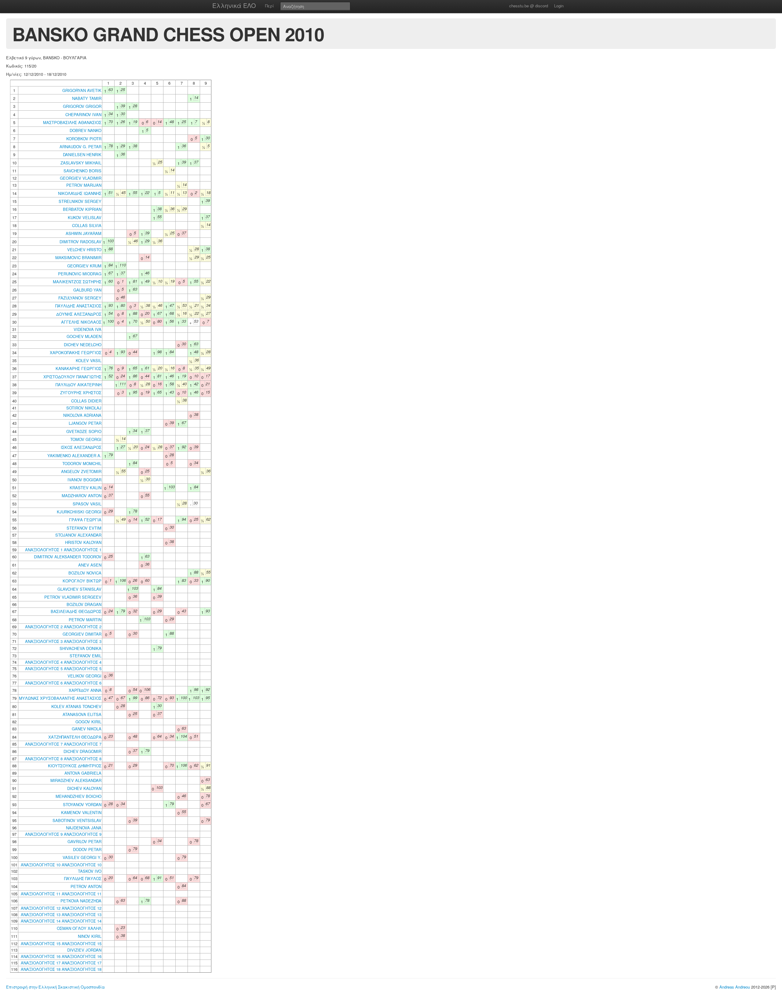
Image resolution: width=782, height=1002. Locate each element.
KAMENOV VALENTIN (81, 812)
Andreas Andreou (734, 987)
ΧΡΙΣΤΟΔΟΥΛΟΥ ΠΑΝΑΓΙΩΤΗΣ (72, 377)
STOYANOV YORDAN (82, 804)
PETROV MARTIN (85, 619)
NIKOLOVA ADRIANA (82, 415)
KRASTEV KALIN (85, 487)
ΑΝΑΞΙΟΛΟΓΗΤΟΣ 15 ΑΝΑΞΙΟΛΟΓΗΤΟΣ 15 (61, 943)
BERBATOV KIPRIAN (82, 209)
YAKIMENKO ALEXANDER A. (74, 455)
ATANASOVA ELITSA (82, 714)
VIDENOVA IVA (87, 329)
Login (559, 6)
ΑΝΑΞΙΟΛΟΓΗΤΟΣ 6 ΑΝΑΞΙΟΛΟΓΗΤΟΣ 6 (63, 683)
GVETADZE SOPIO (83, 431)
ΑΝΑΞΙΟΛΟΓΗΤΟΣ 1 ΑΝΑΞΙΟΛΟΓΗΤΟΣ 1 (63, 549)
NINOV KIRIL (89, 936)
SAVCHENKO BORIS (82, 171)
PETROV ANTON (86, 886)
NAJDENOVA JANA (83, 828)
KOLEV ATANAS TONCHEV (76, 706)
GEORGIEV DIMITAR (82, 634)
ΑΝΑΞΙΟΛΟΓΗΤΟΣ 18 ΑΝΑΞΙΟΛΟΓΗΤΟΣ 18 (61, 969)
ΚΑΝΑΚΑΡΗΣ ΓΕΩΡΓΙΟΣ (78, 368)
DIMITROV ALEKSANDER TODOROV (67, 557)
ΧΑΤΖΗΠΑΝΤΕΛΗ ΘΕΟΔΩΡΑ (74, 737)
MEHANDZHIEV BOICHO (78, 796)
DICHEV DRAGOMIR (82, 751)
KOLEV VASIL (88, 360)
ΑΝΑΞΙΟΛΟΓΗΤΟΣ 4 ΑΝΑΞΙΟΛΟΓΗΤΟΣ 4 (63, 662)
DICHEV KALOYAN (84, 788)
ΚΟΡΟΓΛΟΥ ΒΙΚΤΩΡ (82, 581)
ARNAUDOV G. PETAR (80, 146)
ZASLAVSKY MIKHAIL (80, 163)
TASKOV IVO (89, 871)
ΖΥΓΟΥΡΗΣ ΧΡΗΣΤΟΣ (80, 392)
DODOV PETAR (87, 849)
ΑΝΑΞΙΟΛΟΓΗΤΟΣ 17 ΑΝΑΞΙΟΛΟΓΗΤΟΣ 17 (61, 963)
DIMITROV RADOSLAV (80, 241)
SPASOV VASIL (87, 504)
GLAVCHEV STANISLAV (79, 589)
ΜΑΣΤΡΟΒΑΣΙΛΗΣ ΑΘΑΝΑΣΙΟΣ (72, 122)
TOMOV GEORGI (85, 439)
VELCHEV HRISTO (84, 249)
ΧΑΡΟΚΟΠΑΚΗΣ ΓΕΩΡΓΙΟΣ (75, 352)
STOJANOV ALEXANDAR (78, 535)
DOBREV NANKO (85, 130)
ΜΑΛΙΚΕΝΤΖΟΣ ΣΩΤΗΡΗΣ (77, 281)
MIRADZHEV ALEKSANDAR (75, 780)
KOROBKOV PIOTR (83, 138)
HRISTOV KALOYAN (83, 542)
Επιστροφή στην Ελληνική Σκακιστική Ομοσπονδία (55, 987)
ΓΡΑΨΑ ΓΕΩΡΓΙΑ (85, 520)
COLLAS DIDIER (86, 401)
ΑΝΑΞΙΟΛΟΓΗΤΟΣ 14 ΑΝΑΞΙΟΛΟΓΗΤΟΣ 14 (61, 921)
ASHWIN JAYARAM (83, 233)
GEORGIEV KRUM (84, 266)
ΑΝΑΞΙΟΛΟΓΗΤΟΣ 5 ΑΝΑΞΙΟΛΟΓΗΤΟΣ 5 (63, 668)
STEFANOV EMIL (85, 656)
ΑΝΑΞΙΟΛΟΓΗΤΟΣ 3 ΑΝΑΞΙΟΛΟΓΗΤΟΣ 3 (63, 641)
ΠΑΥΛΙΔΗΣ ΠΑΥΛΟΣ (82, 878)
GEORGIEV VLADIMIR (80, 178)
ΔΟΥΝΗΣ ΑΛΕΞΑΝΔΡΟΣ (78, 314)
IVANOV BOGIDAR (84, 480)
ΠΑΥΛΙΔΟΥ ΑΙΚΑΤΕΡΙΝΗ (78, 384)
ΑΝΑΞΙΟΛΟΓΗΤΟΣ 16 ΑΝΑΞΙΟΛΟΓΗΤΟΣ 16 (61, 956)
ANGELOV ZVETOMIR (81, 471)
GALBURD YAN (87, 290)
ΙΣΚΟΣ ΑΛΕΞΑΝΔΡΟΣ (81, 447)
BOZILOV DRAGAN (84, 604)
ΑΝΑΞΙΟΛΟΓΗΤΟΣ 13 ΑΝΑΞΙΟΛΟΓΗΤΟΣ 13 (61, 914)
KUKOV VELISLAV (84, 217)
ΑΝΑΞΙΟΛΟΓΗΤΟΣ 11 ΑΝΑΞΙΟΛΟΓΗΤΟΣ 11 (61, 894)
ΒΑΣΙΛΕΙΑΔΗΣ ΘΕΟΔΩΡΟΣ (76, 611)
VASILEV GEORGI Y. (82, 857)
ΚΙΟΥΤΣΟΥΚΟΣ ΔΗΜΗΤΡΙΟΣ (74, 766)
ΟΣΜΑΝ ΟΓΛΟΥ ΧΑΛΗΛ (79, 928)
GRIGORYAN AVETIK (81, 90)
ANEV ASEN (89, 565)
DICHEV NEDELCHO (82, 344)
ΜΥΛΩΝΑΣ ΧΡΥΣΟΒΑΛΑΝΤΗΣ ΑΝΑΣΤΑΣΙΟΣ (60, 698)
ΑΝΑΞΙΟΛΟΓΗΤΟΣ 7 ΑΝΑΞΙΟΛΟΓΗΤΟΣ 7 (63, 744)
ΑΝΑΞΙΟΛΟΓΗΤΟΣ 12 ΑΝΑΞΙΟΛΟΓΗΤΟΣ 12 (61, 908)
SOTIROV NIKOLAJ (83, 408)
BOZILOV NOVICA (84, 573)
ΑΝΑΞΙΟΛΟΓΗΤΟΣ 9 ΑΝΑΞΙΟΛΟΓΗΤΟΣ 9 (63, 834)
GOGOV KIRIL (88, 722)
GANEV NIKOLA (86, 729)
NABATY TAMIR (86, 98)
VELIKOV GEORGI (84, 676)
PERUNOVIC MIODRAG (79, 274)
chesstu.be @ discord (528, 6)
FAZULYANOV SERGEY (79, 298)
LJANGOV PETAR (85, 423)
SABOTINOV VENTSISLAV (77, 820)
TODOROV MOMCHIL (81, 463)
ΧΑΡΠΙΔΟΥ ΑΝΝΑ (85, 690)
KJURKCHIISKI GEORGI (79, 512)
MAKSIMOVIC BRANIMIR (78, 257)
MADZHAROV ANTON (81, 495)
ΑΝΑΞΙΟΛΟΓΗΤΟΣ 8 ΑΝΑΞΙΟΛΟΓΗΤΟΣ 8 (63, 759)
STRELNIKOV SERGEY (80, 201)
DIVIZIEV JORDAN (84, 950)
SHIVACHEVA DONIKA (80, 648)
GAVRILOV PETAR (84, 841)
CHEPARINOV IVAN (83, 114)
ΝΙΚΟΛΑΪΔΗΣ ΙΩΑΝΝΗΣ (79, 193)
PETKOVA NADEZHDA (80, 901)
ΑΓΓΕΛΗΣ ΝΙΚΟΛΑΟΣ (81, 322)
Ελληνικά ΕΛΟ (234, 5)
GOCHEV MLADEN (84, 336)
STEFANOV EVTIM (84, 528)
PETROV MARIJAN (83, 185)
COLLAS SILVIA (86, 225)
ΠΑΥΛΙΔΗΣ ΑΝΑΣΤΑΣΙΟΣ (78, 306)
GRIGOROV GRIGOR (82, 106)
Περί (269, 6)
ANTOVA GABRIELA (82, 773)
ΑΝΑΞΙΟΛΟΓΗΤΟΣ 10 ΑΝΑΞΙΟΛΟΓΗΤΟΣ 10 (61, 865)
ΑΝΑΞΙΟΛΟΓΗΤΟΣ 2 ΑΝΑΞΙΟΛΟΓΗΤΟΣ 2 (63, 626)
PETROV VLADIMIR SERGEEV (72, 597)
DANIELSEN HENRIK (82, 154)
